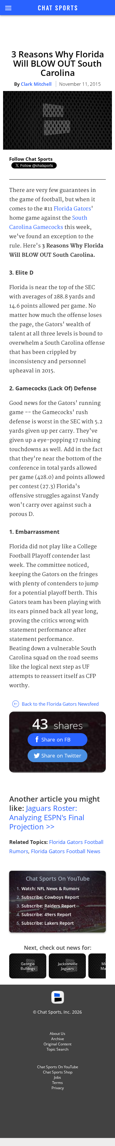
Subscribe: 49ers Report (46, 914)
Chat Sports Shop (57, 1072)
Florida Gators (72, 209)
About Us (57, 1033)
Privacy (58, 1087)
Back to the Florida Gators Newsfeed (60, 704)
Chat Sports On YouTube (57, 1066)
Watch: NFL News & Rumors (50, 888)
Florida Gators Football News (65, 851)
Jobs (57, 1077)
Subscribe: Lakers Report (47, 923)
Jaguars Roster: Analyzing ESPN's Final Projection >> (46, 817)
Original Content (57, 1044)
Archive (57, 1038)
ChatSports (57, 8)
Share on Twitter (61, 755)
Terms (57, 1082)
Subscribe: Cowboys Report (50, 897)
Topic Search (57, 1049)
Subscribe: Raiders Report (48, 906)
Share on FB (56, 739)
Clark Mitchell (36, 84)
